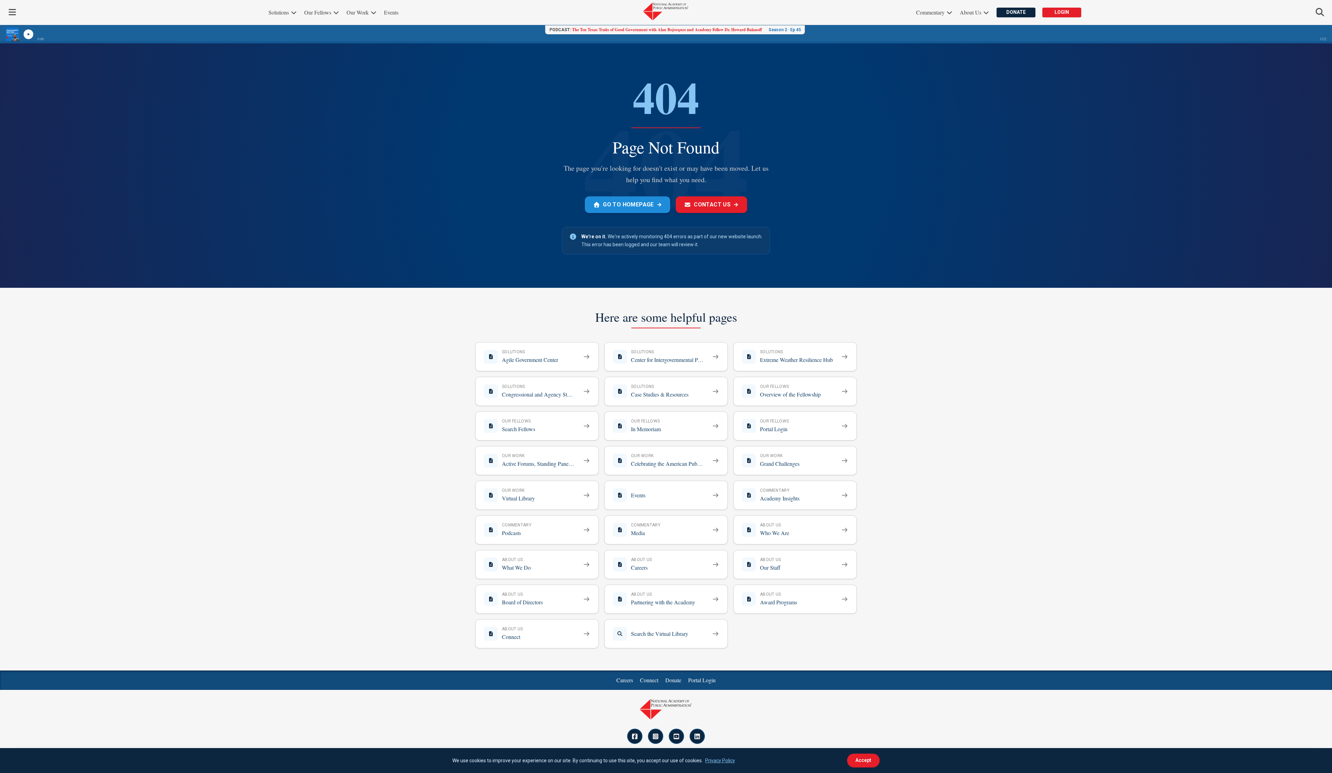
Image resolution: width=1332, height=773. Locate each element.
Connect (649, 680)
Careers (624, 680)
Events (391, 12)
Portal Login (702, 680)
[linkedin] (697, 736)
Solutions (279, 12)
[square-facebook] (634, 736)
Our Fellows (318, 12)
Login (1061, 12)
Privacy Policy (720, 760)
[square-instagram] (655, 736)
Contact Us (716, 204)
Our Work (358, 12)
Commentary (931, 12)
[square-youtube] (676, 736)
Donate (1016, 12)
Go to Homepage (632, 204)
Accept (863, 760)
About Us (971, 12)
